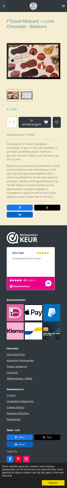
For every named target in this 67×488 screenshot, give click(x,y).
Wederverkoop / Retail (19, 378)
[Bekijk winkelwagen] (63, 6)
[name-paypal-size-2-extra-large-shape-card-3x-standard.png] (52, 313)
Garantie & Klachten (18, 413)
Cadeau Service (15, 407)
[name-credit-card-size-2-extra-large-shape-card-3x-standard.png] (52, 331)
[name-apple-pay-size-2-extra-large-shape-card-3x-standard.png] (33, 313)
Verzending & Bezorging (20, 401)
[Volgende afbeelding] (55, 61)
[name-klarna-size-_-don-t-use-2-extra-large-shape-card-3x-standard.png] (15, 331)
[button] (13, 95)
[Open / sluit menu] (4, 6)
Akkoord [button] (53, 482)
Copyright (12, 372)
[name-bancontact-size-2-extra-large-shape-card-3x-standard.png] (33, 331)
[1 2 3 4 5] (12, 122)
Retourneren (13, 419)
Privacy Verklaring (17, 366)
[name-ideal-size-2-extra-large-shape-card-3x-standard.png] (15, 313)
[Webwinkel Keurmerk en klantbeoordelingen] (22, 242)
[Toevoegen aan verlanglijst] (57, 122)
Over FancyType (16, 354)
